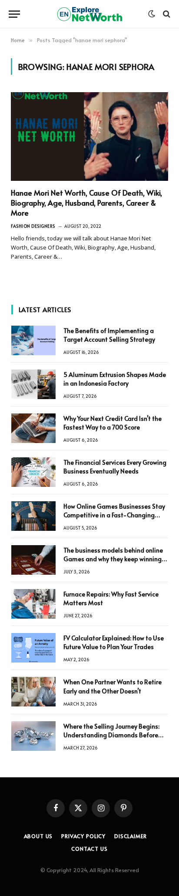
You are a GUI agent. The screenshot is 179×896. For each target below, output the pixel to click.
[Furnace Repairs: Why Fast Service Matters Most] (33, 604)
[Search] (165, 14)
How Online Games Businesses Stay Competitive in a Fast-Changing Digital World (114, 515)
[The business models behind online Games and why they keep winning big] (33, 560)
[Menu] (14, 14)
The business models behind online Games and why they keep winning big (113, 559)
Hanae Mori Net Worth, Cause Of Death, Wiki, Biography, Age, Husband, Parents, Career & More (86, 202)
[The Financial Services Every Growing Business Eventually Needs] (33, 472)
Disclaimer (130, 836)
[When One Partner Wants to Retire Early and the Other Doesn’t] (33, 691)
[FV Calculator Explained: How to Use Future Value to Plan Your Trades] (33, 648)
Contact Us (89, 848)
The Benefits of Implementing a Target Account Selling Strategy (109, 334)
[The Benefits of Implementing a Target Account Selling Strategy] (33, 340)
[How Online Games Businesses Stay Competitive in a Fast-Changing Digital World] (33, 516)
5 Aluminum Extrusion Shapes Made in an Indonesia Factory (114, 378)
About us (38, 836)
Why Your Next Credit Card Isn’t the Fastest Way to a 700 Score (112, 422)
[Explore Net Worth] (89, 14)
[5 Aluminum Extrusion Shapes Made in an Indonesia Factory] (33, 384)
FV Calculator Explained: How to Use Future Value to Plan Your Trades (113, 642)
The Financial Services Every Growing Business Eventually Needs (114, 466)
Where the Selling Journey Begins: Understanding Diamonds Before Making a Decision (111, 735)
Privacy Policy (83, 836)
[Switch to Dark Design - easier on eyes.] (151, 14)
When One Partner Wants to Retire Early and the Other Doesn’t (112, 686)
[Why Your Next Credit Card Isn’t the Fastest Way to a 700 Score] (33, 428)
